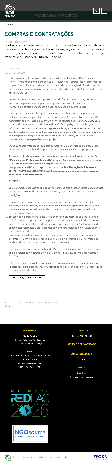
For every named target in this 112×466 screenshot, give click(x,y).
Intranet (82, 359)
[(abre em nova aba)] (30, 423)
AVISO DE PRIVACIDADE (81, 344)
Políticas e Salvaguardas (81, 377)
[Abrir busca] (96, 11)
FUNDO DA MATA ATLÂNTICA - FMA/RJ (42, 303)
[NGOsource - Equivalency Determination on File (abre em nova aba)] (30, 442)
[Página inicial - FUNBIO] (10, 11)
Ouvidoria (81, 373)
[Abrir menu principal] (104, 11)
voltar (10, 24)
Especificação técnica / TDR (27, 277)
